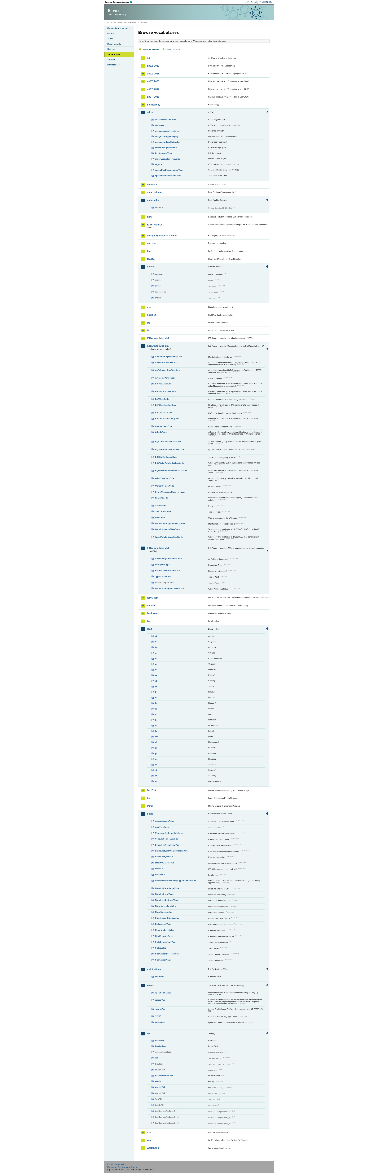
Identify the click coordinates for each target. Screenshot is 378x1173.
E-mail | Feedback (115, 1164)
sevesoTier (160, 1009)
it (155, 714)
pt (156, 753)
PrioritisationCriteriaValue (167, 918)
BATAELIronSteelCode (165, 391)
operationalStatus (163, 993)
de (156, 664)
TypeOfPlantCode (163, 576)
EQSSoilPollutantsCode (166, 457)
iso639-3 (159, 869)
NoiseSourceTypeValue (165, 906)
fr (156, 698)
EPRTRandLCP (155, 224)
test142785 (160, 1087)
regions (158, 164)
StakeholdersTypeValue (165, 942)
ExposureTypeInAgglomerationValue (172, 851)
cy (156, 653)
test (149, 1033)
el (156, 681)
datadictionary (155, 192)
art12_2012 (153, 66)
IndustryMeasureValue (165, 863)
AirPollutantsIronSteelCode (167, 370)
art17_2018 (153, 97)
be (156, 642)
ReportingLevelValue (164, 930)
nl (156, 742)
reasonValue (160, 1000)
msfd (150, 806)
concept (158, 274)
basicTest (159, 1041)
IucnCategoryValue (163, 153)
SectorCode (160, 505)
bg (156, 647)
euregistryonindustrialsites (162, 235)
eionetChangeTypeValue (166, 148)
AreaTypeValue (162, 827)
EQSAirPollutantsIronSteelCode (169, 449)
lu (156, 725)
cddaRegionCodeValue (165, 120)
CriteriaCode (161, 432)
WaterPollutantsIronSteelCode (169, 537)
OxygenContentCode (164, 486)
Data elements (114, 44)
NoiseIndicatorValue (164, 894)
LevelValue (160, 875)
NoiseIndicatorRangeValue (167, 888)
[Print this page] (252, 2)
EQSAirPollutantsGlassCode (168, 442)
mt (156, 737)
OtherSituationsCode (164, 478)
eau (156, 1058)
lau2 (149, 629)
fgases (151, 259)
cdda (150, 112)
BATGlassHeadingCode (165, 405)
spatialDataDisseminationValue (169, 170)
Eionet (119, 23)
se (156, 765)
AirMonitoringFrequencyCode (168, 356)
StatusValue (160, 948)
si (156, 770)
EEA (119, 2)
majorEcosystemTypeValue (167, 159)
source (158, 286)
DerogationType (162, 565)
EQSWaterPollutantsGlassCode (169, 463)
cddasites (159, 125)
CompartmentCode (163, 426)
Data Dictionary (130, 23)
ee (156, 675)
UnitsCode (160, 517)
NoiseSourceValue (163, 912)
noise (150, 813)
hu (156, 703)
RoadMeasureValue (164, 936)
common (152, 184)
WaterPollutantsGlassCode (167, 529)
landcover (152, 613)
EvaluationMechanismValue (167, 845)
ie (156, 709)
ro (156, 759)
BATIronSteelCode (163, 413)
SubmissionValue (163, 960)
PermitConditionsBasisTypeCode (170, 492)
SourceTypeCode (163, 511)
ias (148, 323)
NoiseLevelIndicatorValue (166, 900)
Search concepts (173, 49)
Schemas (111, 49)
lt (155, 720)
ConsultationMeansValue (166, 839)
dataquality (153, 200)
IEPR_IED (152, 597)
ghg (149, 307)
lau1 (149, 621)
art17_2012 (153, 89)
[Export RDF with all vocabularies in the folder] (267, 112)
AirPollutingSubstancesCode (168, 558)
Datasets (111, 33)
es (156, 686)
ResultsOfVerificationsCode (167, 570)
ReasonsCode (161, 498)
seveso (151, 985)
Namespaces (113, 65)
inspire (151, 605)
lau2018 (151, 790)
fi (155, 692)
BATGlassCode (162, 399)
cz (156, 658)
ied (148, 330)
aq (148, 58)
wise (149, 1140)
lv (156, 731)
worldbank (153, 1148)
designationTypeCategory (166, 136)
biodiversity (153, 104)
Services (111, 59)
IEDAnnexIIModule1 (158, 338)
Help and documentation (118, 28)
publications (154, 969)
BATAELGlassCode (163, 384)
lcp (148, 798)
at (156, 636)
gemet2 (151, 266)
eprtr (149, 217)
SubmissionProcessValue (167, 954)
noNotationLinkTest (164, 1076)
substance (159, 1022)
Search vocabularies (151, 49)
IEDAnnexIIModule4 (158, 548)
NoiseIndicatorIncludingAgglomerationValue (175, 881)
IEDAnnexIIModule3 (158, 346)
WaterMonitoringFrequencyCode (170, 523)
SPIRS (158, 1016)
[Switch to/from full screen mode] (256, 2)
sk (156, 776)
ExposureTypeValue (164, 857)
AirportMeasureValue (164, 821)
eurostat (151, 243)
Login (247, 2)
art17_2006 (153, 81)
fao (149, 251)
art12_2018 (153, 73)
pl (156, 748)
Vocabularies (113, 54)
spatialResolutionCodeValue (168, 175)
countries (159, 976)
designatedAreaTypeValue (167, 131)
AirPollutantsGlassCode (166, 362)
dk (156, 670)
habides (151, 315)
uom (149, 1132)
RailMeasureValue (163, 924)
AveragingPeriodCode (165, 378)
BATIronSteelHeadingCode (167, 419)
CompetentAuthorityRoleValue (169, 833)
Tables (110, 38)
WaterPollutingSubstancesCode (169, 588)
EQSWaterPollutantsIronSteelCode (171, 471)
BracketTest (160, 1046)
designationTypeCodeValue (167, 142)
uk (156, 781)
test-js (158, 1081)
